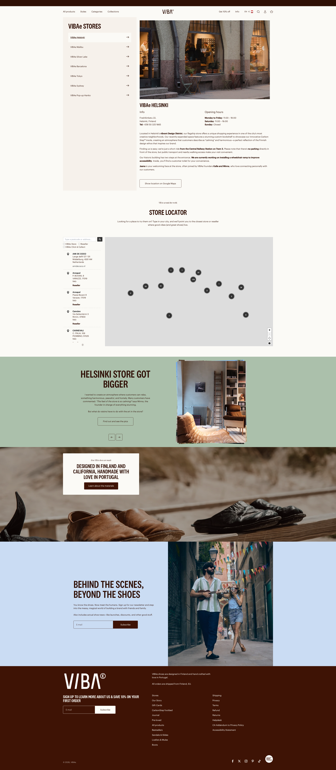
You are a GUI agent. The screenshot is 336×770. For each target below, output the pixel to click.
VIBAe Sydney (77, 85)
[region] (189, 291)
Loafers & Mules (160, 739)
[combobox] (79, 239)
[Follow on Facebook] (232, 761)
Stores (155, 695)
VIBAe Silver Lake (78, 56)
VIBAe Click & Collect (75, 247)
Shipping (216, 695)
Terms (215, 705)
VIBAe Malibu (76, 47)
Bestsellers (157, 730)
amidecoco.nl (79, 266)
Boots (155, 744)
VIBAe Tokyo (76, 76)
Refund (216, 710)
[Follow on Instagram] (246, 761)
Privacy (216, 700)
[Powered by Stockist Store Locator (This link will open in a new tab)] (82, 345)
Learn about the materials (101, 485)
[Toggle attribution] (269, 343)
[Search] (99, 239)
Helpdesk (217, 720)
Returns (216, 715)
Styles (83, 11)
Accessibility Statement (224, 730)
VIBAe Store (70, 244)
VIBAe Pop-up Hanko (80, 95)
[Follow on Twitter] (239, 761)
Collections (113, 11)
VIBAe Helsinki (77, 37)
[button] (171, 270)
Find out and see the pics (115, 421)
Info (237, 11)
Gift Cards (157, 705)
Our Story (157, 700)
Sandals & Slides (160, 735)
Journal (155, 715)
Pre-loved (156, 720)
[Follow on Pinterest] (252, 761)
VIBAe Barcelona (78, 66)
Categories (96, 11)
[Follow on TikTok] (259, 761)
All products (69, 11)
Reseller (84, 244)
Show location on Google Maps (160, 183)
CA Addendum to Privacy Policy (228, 725)
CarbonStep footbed (162, 710)
